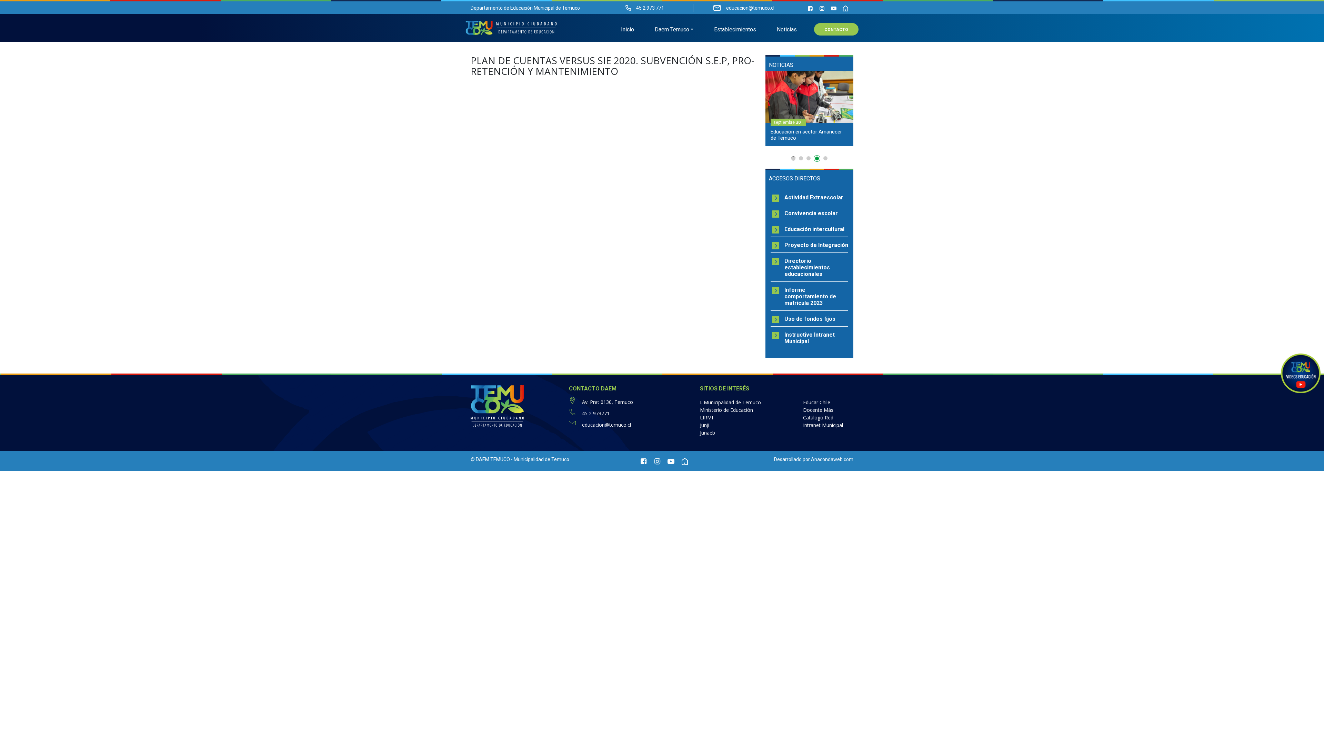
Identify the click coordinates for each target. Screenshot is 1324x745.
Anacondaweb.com (832, 459)
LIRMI (706, 417)
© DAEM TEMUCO (490, 459)
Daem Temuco (672, 29)
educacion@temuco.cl (606, 424)
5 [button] (825, 158)
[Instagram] (822, 8)
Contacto (836, 29)
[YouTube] (833, 8)
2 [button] (801, 158)
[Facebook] (810, 8)
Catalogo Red (818, 417)
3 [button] (808, 158)
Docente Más (818, 410)
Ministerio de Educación (726, 410)
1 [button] (793, 158)
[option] (809, 108)
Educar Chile (816, 402)
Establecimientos (735, 29)
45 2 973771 (596, 413)
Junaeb (707, 432)
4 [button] (818, 160)
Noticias (787, 29)
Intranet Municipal (823, 425)
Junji (704, 425)
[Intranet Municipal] (845, 8)
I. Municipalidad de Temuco (730, 402)
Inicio (627, 29)
